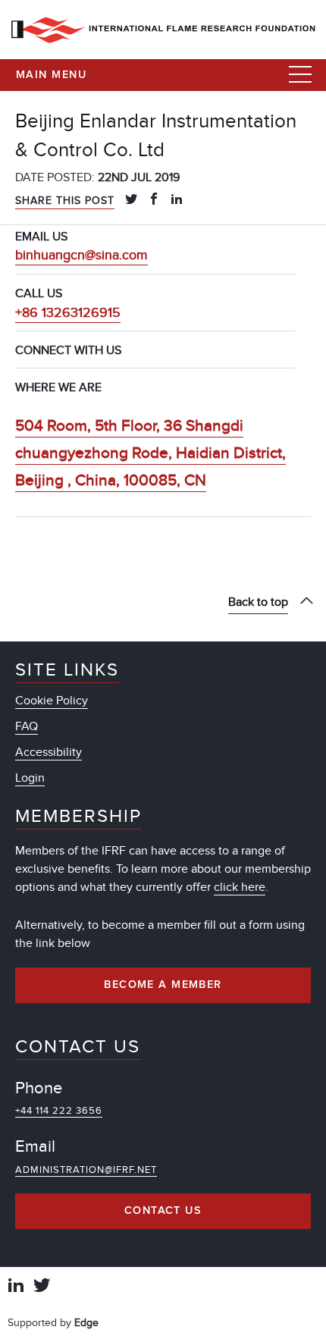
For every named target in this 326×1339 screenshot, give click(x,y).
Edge (86, 1322)
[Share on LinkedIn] (177, 200)
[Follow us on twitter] (41, 1287)
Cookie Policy (51, 700)
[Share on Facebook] (154, 200)
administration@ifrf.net (86, 1170)
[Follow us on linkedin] (16, 1287)
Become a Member (163, 985)
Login (30, 778)
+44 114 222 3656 (58, 1111)
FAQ (26, 726)
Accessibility (48, 752)
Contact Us (163, 1211)
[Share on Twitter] (131, 200)
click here (239, 887)
